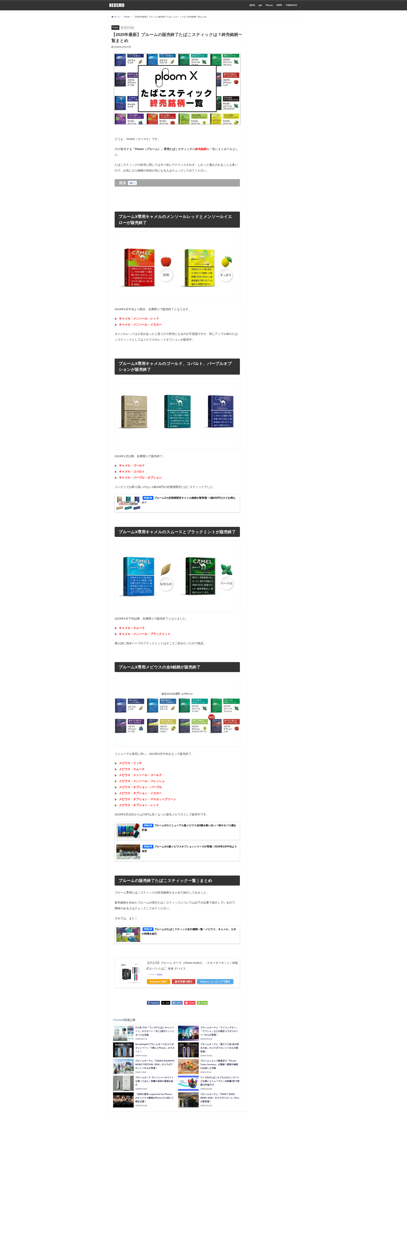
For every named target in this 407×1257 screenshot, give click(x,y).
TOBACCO (291, 5)
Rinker (159, 974)
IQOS (252, 5)
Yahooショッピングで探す (215, 981)
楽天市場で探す (184, 981)
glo (260, 5)
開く (132, 183)
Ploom (269, 5)
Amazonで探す (158, 981)
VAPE (279, 5)
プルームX (128, 27)
